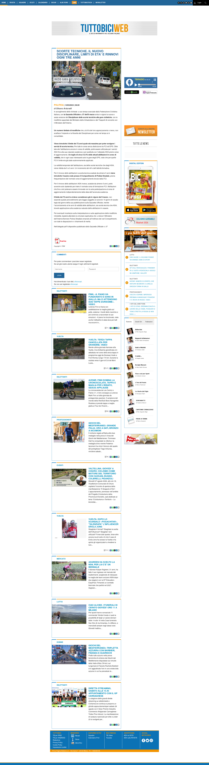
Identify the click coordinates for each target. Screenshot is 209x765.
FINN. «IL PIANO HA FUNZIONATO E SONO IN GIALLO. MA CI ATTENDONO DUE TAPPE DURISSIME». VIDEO (102, 299)
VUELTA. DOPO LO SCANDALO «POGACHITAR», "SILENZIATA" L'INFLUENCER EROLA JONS (103, 523)
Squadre (91, 735)
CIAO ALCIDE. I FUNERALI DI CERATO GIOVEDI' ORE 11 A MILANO (102, 607)
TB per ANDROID (59, 738)
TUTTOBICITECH (86, 2)
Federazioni (149, 322)
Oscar (77, 739)
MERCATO (61, 558)
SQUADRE (22, 2)
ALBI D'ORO (64, 2)
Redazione (56, 740)
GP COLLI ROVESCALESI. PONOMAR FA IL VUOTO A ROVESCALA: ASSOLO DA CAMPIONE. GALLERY (142, 270)
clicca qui (78, 281)
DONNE (60, 642)
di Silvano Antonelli (63, 108)
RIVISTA (12, 2)
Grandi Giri (138, 322)
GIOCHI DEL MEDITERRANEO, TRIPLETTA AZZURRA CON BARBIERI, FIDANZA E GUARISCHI (103, 649)
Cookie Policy (57, 745)
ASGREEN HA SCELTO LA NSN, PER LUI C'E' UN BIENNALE (101, 564)
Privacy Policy (57, 742)
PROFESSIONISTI (64, 419)
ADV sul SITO (128, 735)
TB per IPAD (57, 735)
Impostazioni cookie (59, 747)
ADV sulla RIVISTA (130, 738)
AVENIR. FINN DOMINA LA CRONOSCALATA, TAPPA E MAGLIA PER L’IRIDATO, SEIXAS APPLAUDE (102, 384)
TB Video (109, 735)
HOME (4, 2)
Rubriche (129, 322)
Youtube (109, 738)
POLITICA (59, 104)
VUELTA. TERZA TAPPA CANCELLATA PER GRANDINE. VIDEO (100, 342)
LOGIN (59, 275)
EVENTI (60, 465)
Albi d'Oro (78, 743)
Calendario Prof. (94, 738)
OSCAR (53, 2)
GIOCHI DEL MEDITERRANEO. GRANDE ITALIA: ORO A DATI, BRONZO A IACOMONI (103, 426)
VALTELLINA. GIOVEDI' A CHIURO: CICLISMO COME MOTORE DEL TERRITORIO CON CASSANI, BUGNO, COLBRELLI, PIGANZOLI (102, 473)
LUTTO (60, 601)
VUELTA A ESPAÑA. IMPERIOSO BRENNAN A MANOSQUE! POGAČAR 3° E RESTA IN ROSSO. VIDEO (142, 297)
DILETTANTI (62, 291)
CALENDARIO (42, 2)
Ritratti (77, 735)
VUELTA (60, 336)
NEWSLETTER (100, 2)
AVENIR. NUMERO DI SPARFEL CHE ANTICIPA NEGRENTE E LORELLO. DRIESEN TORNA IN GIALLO (142, 283)
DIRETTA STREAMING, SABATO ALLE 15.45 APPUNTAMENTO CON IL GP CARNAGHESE (102, 692)
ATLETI (32, 2)
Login (199, 2)
